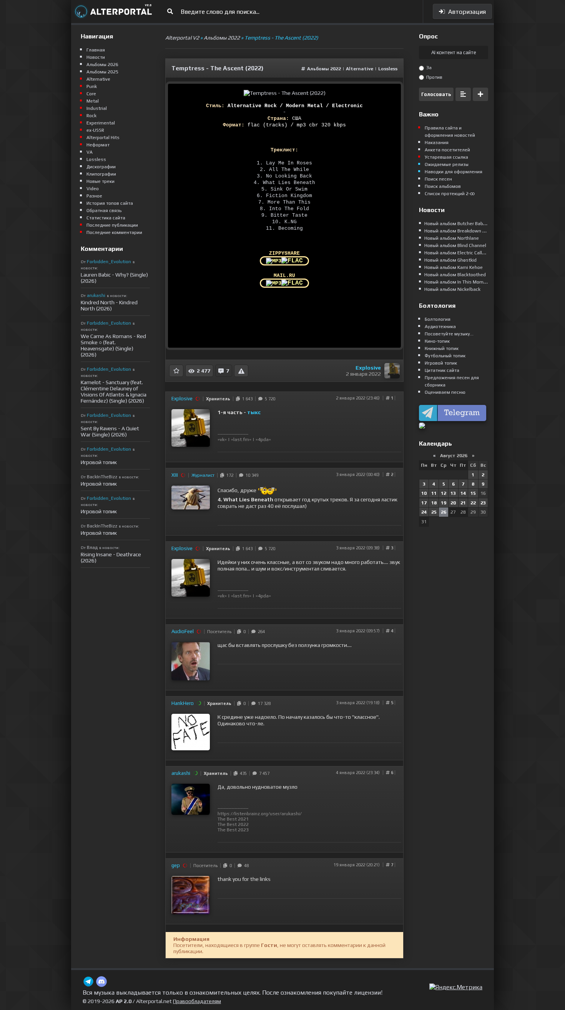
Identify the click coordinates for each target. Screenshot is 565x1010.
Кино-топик (437, 341)
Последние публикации (112, 225)
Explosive (368, 368)
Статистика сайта (105, 218)
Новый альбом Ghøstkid (450, 260)
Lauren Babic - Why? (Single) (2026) (114, 278)
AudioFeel (182, 631)
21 (463, 503)
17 (424, 503)
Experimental (100, 123)
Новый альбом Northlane (451, 238)
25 (434, 512)
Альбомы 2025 (102, 72)
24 (424, 512)
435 (242, 773)
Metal (92, 101)
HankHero (182, 703)
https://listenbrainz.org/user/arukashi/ (260, 813)
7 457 (263, 773)
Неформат (98, 145)
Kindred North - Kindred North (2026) (109, 305)
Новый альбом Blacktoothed (455, 274)
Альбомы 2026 (102, 64)
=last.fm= (241, 439)
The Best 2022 (233, 824)
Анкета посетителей (447, 150)
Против (433, 77)
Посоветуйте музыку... (449, 334)
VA (89, 152)
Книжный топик (442, 348)
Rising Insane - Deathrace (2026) (111, 557)
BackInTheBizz (102, 476)
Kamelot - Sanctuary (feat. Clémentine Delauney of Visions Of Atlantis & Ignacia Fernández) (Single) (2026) (113, 391)
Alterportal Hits (103, 137)
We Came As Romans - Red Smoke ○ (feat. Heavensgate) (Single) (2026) (113, 345)
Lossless (387, 68)
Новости (95, 57)
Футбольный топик (445, 355)
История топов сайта (109, 203)
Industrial (96, 108)
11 (434, 493)
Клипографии (101, 174)
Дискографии (101, 166)
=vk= (222, 439)
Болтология (437, 319)
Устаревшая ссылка (446, 157)
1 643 (246, 398)
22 (473, 503)
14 (463, 493)
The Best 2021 (233, 819)
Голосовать (436, 94)
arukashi (180, 773)
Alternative (360, 68)
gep (175, 865)
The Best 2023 (233, 830)
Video (92, 188)
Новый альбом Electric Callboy (457, 252)
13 (453, 493)
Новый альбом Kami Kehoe (453, 267)
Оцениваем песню (445, 392)
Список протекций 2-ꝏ (450, 193)
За (428, 67)
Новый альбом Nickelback (452, 289)
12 (443, 493)
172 (228, 475)
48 (245, 865)
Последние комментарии (114, 232)
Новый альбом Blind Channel (455, 245)
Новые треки (100, 181)
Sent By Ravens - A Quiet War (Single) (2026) (110, 431)
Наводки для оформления (453, 171)
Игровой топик (99, 462)
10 (424, 493)
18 (434, 503)
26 (443, 512)
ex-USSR (95, 130)
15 (473, 493)
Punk (91, 86)
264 (260, 631)
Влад (92, 547)
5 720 (269, 398)
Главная (95, 50)
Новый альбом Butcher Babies (457, 223)
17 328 (263, 703)
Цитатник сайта (442, 370)
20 (453, 503)
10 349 (250, 475)
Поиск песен (438, 179)
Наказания (437, 142)
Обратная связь (103, 210)
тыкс (254, 412)
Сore (91, 93)
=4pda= (263, 439)
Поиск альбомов (443, 186)
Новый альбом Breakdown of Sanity (463, 231)
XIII (174, 475)
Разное (94, 196)
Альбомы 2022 (324, 68)
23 (483, 503)
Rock (91, 115)
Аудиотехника (440, 326)
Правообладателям (197, 1001)
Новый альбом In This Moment (457, 282)
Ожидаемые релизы (447, 164)
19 (443, 503)
